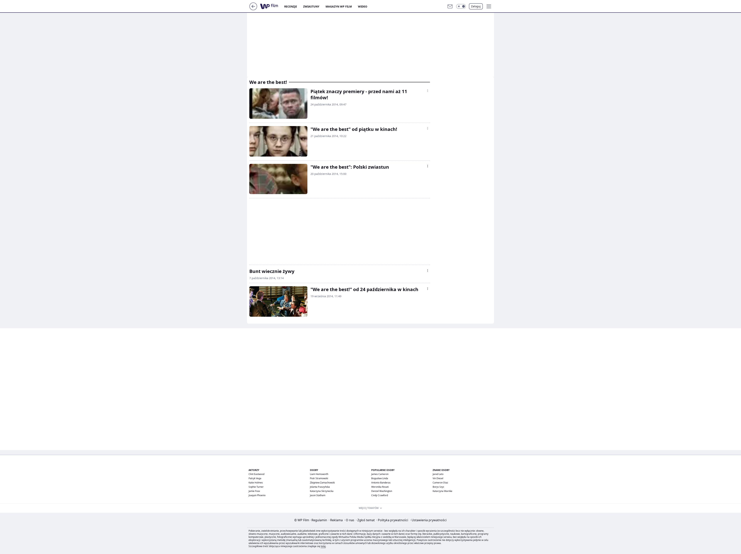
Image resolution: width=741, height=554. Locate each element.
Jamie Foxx (254, 491)
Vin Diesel (438, 478)
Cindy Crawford (379, 495)
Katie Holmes (256, 482)
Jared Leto (438, 474)
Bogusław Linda (379, 478)
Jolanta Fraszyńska (320, 486)
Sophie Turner (256, 486)
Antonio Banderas (381, 482)
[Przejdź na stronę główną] (253, 9)
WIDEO (362, 6)
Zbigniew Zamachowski (322, 482)
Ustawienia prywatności (428, 520)
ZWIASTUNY (311, 6)
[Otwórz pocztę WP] (450, 6)
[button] (461, 6)
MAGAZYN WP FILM (339, 6)
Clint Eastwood (256, 474)
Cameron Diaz (440, 482)
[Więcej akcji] (427, 90)
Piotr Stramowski (319, 478)
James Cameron (379, 474)
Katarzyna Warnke (442, 491)
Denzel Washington (381, 491)
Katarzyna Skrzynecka (321, 491)
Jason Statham (317, 495)
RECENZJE (290, 6)
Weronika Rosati (380, 486)
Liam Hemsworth (319, 474)
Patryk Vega (255, 478)
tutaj (323, 546)
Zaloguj (476, 6)
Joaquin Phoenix (257, 495)
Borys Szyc (438, 486)
